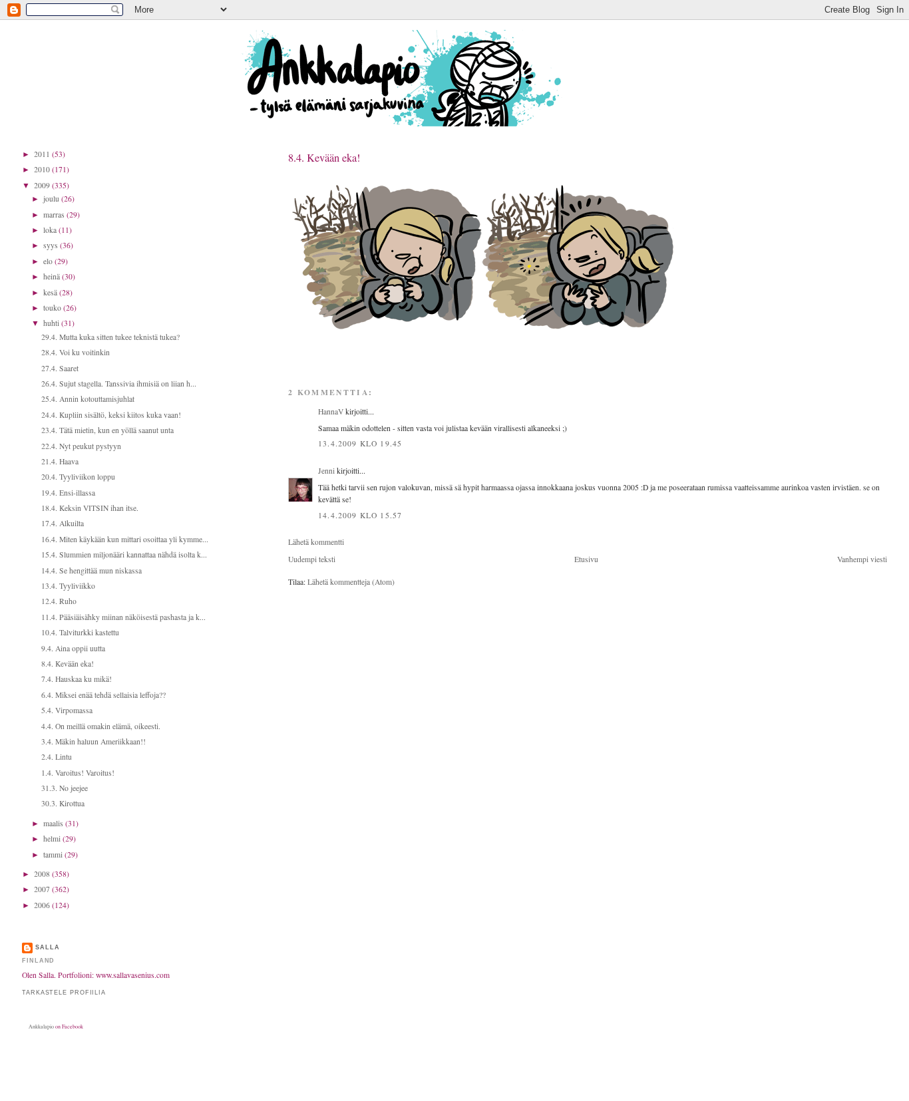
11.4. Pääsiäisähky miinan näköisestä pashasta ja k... (123, 617)
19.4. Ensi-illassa (68, 493)
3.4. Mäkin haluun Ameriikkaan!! (93, 741)
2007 (43, 889)
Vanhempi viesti (862, 559)
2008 (43, 874)
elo (49, 261)
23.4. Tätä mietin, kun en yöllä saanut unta (107, 430)
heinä (52, 276)
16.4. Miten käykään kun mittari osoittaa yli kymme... (124, 539)
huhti (52, 323)
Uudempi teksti (311, 559)
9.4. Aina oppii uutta (73, 648)
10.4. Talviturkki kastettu (80, 632)
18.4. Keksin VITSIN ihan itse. (89, 508)
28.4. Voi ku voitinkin (75, 352)
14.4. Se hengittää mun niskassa (91, 570)
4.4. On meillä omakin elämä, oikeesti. (100, 726)
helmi (53, 839)
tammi (54, 855)
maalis (54, 823)
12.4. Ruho (59, 601)
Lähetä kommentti (316, 542)
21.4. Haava (60, 461)
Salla (47, 947)
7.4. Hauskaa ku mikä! (76, 679)
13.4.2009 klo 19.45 (360, 443)
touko (53, 308)
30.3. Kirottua (63, 803)
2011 (43, 154)
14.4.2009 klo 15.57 (360, 515)
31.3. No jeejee (64, 788)
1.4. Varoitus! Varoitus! (77, 773)
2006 (43, 905)
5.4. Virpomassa (66, 710)
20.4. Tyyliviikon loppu (78, 477)
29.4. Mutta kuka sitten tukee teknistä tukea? (110, 337)
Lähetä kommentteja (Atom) (351, 582)
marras (55, 215)
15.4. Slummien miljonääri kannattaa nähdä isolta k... (124, 554)
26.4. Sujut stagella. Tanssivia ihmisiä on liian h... (118, 384)
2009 (43, 185)
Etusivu (586, 559)
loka (51, 230)
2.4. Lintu (56, 757)
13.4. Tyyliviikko (68, 586)
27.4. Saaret (60, 368)
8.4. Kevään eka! (324, 157)
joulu (52, 199)
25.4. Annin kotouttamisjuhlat (87, 399)
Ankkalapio (41, 1026)
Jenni (326, 471)
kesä (51, 292)
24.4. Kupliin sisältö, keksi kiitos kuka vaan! (111, 415)
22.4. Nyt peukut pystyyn (81, 446)
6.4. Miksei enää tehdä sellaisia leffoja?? (103, 695)
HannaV (330, 411)
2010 (43, 169)
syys (51, 245)
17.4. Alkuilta (62, 523)
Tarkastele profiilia (64, 992)
